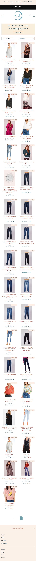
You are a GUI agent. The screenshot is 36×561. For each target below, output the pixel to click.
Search (3, 549)
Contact (3, 557)
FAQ (2, 552)
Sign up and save (18, 528)
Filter (8, 38)
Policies (3, 555)
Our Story (3, 540)
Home (2, 535)
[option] (18, 7)
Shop (2, 537)
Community (4, 543)
